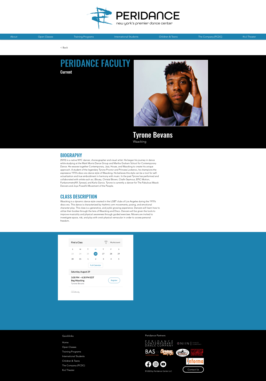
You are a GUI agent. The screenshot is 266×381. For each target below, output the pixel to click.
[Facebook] (148, 364)
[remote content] (96, 267)
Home (65, 342)
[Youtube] (163, 364)
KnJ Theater (68, 370)
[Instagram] (156, 364)
